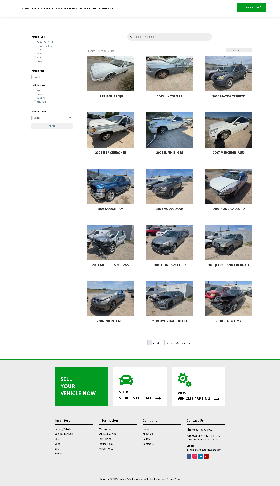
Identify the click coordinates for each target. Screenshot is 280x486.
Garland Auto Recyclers (130, 478)
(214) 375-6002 (204, 429)
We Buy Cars (105, 429)
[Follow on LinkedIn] (200, 456)
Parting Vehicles (42, 8)
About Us (148, 434)
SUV (57, 448)
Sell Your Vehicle (250, 7)
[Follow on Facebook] (189, 456)
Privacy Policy (106, 448)
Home (25, 8)
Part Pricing (88, 8)
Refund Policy (106, 443)
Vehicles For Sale (66, 8)
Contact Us (149, 443)
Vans (57, 443)
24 (172, 342)
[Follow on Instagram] (194, 456)
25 (177, 342)
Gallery (146, 438)
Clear (52, 126)
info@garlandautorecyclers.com (204, 449)
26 (183, 342)
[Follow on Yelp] (206, 456)
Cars (57, 438)
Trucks (58, 453)
